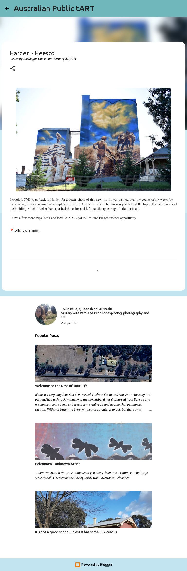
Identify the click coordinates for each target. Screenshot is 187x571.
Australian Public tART (54, 8)
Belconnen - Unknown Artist (57, 464)
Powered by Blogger (96, 565)
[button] (13, 69)
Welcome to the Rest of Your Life (61, 386)
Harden (55, 199)
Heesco (32, 204)
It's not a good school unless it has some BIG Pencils (76, 532)
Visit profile (69, 323)
